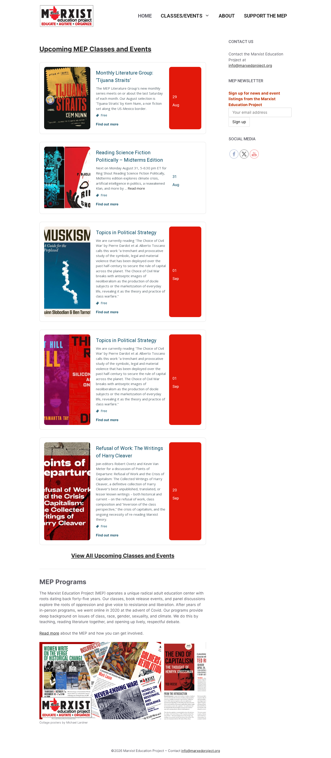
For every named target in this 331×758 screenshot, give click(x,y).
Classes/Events (181, 16)
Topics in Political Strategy (126, 232)
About (227, 16)
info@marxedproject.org (250, 65)
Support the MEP (265, 16)
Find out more (107, 124)
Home (145, 16)
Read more (136, 188)
